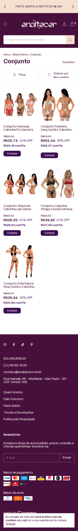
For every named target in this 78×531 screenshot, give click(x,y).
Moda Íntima (20, 54)
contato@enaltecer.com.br (22, 372)
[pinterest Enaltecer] (31, 344)
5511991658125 (14, 358)
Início (6, 54)
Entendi (10, 523)
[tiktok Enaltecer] (22, 344)
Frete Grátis (11, 405)
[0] (72, 24)
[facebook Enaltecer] (13, 344)
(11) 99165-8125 (15, 365)
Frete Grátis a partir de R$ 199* (39, 6)
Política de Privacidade (19, 419)
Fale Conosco (13, 399)
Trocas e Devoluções (18, 412)
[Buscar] (70, 39)
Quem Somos (13, 392)
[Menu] (5, 24)
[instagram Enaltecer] (4, 344)
